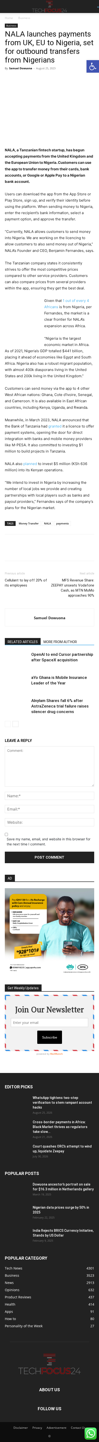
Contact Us (78, 1428)
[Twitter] (20, 79)
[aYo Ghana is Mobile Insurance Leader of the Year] (17, 683)
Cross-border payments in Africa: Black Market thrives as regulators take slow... (60, 1127)
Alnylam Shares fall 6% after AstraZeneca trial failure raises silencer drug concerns (60, 706)
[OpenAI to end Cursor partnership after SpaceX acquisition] (17, 660)
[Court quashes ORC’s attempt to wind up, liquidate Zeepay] (17, 1152)
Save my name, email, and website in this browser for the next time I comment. (48, 841)
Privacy (37, 1428)
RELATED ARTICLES (23, 642)
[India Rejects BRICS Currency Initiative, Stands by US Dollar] (17, 1236)
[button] (8, 6)
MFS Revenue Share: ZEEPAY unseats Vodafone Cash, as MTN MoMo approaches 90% (72, 588)
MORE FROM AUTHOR (60, 642)
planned (30, 463)
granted (55, 426)
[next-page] (15, 724)
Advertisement (56, 1428)
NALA (47, 523)
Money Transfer (29, 523)
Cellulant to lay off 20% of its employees (26, 582)
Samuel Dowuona (20, 68)
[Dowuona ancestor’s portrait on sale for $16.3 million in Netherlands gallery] (17, 1190)
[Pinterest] (32, 79)
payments (62, 523)
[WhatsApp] (43, 79)
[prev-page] (8, 724)
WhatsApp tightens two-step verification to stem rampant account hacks (62, 1102)
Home (9, 18)
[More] (54, 79)
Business (24, 18)
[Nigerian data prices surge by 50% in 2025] (17, 1213)
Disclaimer (20, 1428)
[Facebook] (9, 79)
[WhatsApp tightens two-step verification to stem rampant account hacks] (17, 1103)
